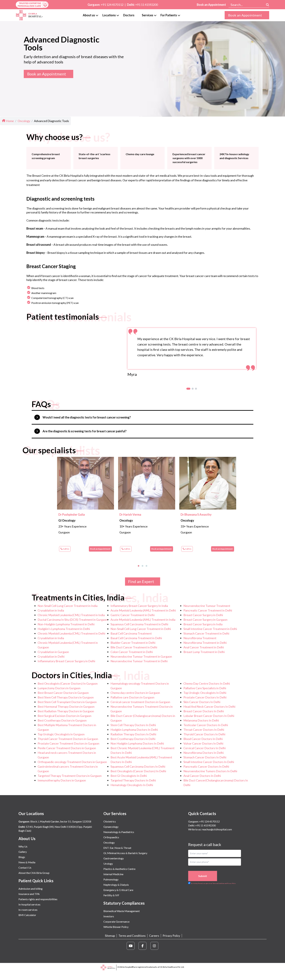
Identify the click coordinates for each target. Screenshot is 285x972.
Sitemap (110, 935)
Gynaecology (110, 826)
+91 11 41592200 (146, 4)
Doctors (128, 15)
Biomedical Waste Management (121, 911)
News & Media (26, 862)
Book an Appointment (211, 4)
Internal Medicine (113, 874)
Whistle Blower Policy (115, 926)
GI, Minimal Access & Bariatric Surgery (125, 853)
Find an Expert (141, 581)
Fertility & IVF (111, 895)
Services (147, 15)
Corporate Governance (116, 921)
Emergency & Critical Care (118, 889)
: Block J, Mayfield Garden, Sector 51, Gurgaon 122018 (54, 821)
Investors (108, 916)
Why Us (22, 846)
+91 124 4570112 (112, 4)
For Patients (168, 15)
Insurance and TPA (29, 893)
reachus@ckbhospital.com (216, 829)
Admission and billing (30, 888)
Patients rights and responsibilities (37, 899)
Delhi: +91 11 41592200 (202, 825)
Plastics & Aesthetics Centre (119, 868)
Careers (154, 935)
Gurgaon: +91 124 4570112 (204, 821)
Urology (108, 863)
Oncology (109, 842)
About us (89, 15)
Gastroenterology (113, 858)
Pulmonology (110, 879)
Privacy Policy (171, 935)
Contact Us (24, 867)
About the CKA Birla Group (33, 872)
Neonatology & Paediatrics (118, 831)
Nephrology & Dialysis (116, 884)
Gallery (22, 851)
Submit (202, 875)
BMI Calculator (27, 914)
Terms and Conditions (132, 935)
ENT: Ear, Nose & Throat (117, 847)
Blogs (21, 857)
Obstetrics (109, 821)
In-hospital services (29, 904)
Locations (109, 15)
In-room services (27, 909)
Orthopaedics (111, 837)
